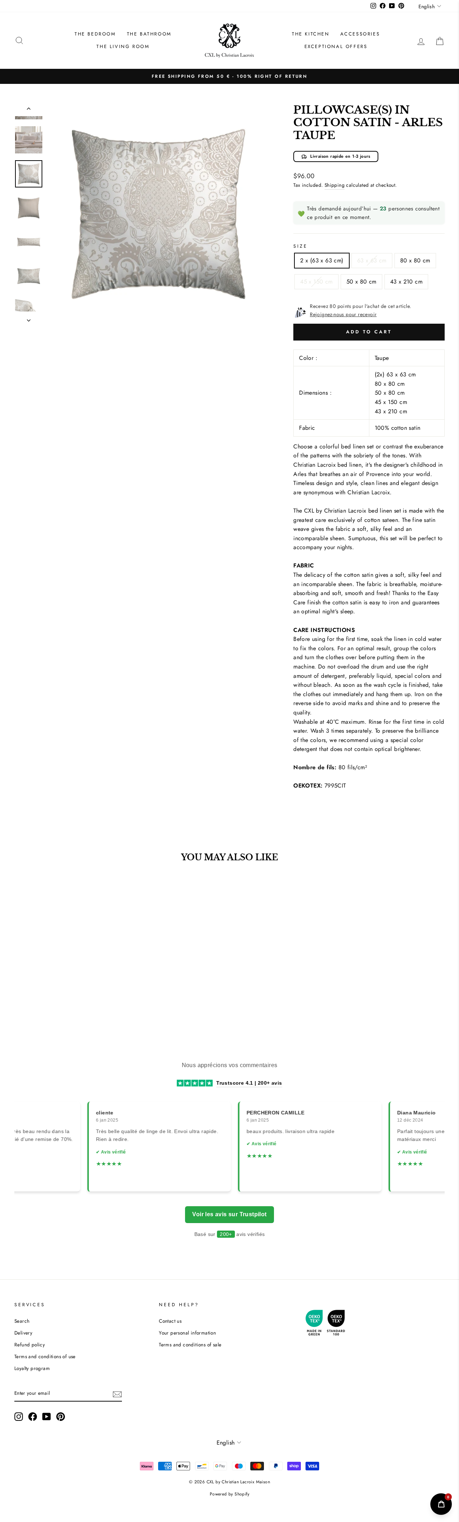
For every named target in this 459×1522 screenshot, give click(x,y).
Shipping (335, 185)
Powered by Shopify (229, 1494)
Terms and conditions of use (45, 1356)
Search (21, 1320)
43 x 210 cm (406, 281)
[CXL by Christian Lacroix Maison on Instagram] (18, 1416)
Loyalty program (32, 1368)
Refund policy (29, 1344)
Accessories (360, 33)
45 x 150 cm (316, 281)
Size (300, 246)
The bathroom (149, 33)
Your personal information (187, 1332)
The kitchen (311, 33)
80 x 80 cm (415, 260)
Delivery (23, 1332)
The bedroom (95, 33)
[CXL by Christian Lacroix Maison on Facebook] (32, 1416)
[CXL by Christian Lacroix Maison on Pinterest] (60, 1416)
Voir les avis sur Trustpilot (229, 1214)
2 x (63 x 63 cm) (321, 260)
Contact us (170, 1320)
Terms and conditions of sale (190, 1344)
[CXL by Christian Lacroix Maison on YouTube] (46, 1416)
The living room (123, 46)
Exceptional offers (336, 46)
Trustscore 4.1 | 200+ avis (249, 1083)
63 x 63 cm (372, 260)
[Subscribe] (117, 1393)
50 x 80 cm (361, 281)
